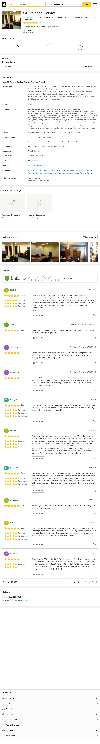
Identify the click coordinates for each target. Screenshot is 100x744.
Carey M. (13, 400)
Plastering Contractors (36, 173)
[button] (95, 4)
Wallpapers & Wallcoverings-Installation (59, 173)
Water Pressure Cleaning (84, 173)
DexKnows (84, 324)
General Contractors (60, 17)
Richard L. (14, 468)
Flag (94, 315)
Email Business (33, 104)
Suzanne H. (15, 431)
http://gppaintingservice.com (38, 165)
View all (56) (15, 237)
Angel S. (13, 554)
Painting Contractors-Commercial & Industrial (75, 170)
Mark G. (13, 290)
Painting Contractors (43, 17)
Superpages (83, 347)
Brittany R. (14, 500)
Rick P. (13, 523)
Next (96, 582)
